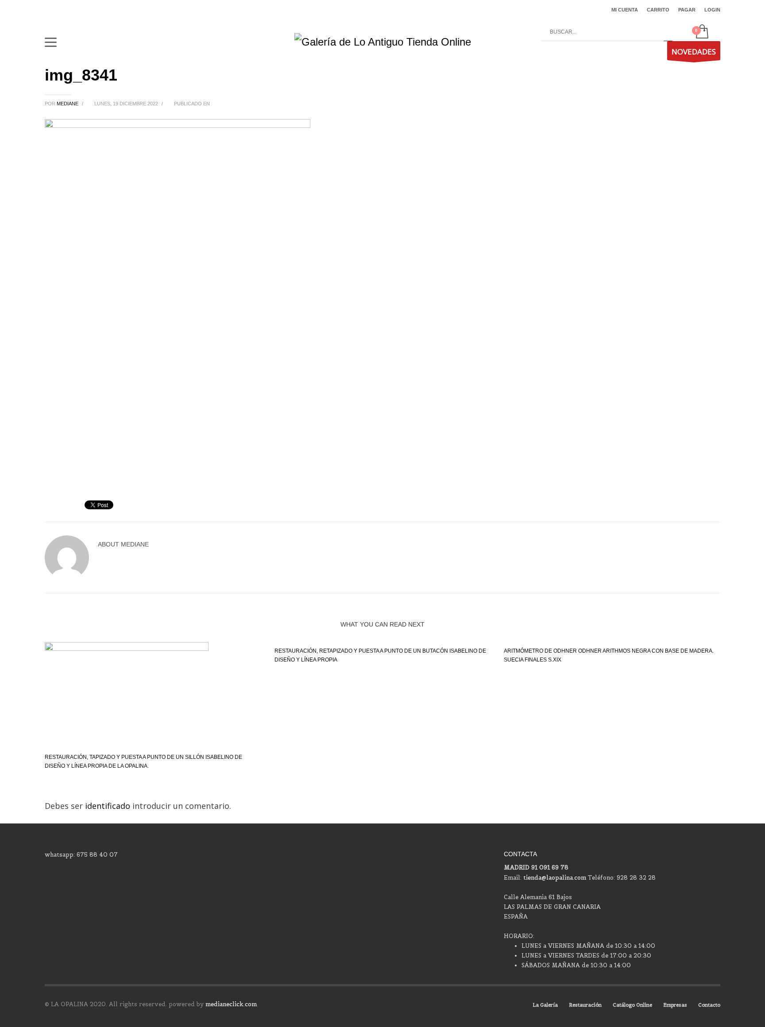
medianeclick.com (231, 1004)
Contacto (709, 1005)
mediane (68, 103)
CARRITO (658, 9)
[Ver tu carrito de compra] (701, 32)
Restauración (585, 1005)
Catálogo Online (632, 1005)
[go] (668, 32)
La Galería (545, 1005)
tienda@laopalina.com (554, 877)
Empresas (675, 1005)
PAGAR (686, 9)
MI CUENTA (624, 9)
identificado (108, 805)
